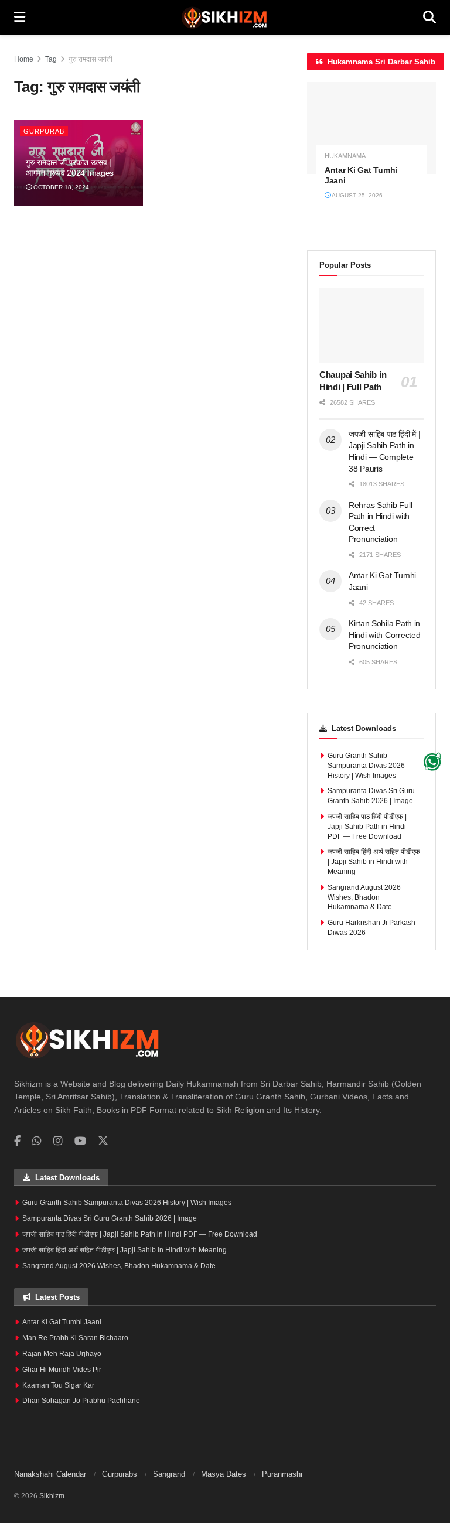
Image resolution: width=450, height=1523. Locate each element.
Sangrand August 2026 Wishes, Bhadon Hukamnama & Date (364, 897)
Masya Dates (223, 1474)
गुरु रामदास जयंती (90, 59)
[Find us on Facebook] (17, 1141)
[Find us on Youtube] (80, 1141)
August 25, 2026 (356, 195)
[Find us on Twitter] (103, 1141)
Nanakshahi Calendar (50, 1474)
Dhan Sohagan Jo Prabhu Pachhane (81, 1400)
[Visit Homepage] (224, 17)
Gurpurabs (119, 1474)
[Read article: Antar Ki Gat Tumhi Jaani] (371, 128)
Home (23, 59)
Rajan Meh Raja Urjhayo (61, 1354)
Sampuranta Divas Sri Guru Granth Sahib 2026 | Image (109, 1218)
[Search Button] (429, 17)
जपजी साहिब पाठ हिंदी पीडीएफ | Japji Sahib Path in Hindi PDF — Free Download (367, 826)
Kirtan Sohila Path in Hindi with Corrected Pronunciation (384, 635)
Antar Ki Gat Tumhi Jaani (61, 1322)
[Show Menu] (19, 17)
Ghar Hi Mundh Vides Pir (61, 1369)
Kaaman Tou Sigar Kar (58, 1385)
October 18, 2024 (60, 187)
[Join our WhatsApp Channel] (432, 761)
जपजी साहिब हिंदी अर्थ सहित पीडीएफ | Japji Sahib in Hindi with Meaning (374, 862)
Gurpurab (43, 131)
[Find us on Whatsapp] (37, 1141)
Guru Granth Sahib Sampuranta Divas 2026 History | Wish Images (366, 766)
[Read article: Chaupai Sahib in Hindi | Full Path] (371, 325)
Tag (51, 59)
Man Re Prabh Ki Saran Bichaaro (75, 1338)
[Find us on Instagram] (58, 1141)
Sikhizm (51, 1496)
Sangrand (169, 1474)
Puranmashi (282, 1474)
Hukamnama (345, 156)
